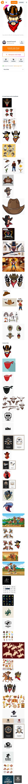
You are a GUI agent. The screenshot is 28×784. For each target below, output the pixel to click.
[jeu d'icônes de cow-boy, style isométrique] (8, 636)
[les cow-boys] (9, 124)
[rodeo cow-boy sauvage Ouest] (8, 624)
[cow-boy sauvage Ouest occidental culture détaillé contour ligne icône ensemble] (9, 589)
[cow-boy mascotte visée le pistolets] (13, 280)
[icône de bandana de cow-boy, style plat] (8, 365)
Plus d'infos (6, 69)
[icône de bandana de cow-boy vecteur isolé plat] (8, 378)
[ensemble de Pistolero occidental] (13, 248)
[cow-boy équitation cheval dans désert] (10, 556)
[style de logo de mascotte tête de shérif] (6, 136)
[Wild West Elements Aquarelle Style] (13, 166)
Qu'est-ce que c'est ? (18, 66)
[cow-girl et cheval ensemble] (8, 533)
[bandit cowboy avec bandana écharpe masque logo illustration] (13, 716)
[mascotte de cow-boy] (8, 495)
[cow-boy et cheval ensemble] (8, 545)
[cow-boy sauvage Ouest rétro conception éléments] (13, 403)
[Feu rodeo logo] (8, 612)
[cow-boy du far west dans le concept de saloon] (13, 264)
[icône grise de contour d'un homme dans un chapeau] (8, 416)
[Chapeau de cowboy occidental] (6, 294)
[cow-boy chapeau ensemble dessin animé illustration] (8, 769)
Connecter (21, 2)
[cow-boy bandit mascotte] (8, 507)
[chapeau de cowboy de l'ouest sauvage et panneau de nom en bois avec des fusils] (8, 180)
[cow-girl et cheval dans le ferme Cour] (13, 520)
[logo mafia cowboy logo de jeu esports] (8, 234)
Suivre (21, 43)
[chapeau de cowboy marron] (13, 207)
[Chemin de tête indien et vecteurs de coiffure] (11, 317)
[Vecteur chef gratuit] (13, 332)
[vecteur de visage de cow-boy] (8, 192)
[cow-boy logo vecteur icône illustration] (6, 580)
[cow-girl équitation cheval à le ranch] (13, 568)
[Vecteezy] (2, 2)
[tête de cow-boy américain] (7, 221)
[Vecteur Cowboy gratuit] (9, 112)
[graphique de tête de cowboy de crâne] (7, 102)
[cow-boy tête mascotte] (16, 136)
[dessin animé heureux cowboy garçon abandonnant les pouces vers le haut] (20, 304)
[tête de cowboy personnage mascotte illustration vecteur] (6, 455)
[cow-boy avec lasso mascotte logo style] (6, 474)
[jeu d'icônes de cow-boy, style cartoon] (8, 665)
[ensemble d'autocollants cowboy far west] (8, 150)
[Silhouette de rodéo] (13, 650)
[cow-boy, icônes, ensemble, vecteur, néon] (8, 600)
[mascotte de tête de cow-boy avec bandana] (7, 351)
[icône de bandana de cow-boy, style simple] (8, 390)
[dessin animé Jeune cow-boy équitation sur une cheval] (8, 677)
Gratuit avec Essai (13, 48)
